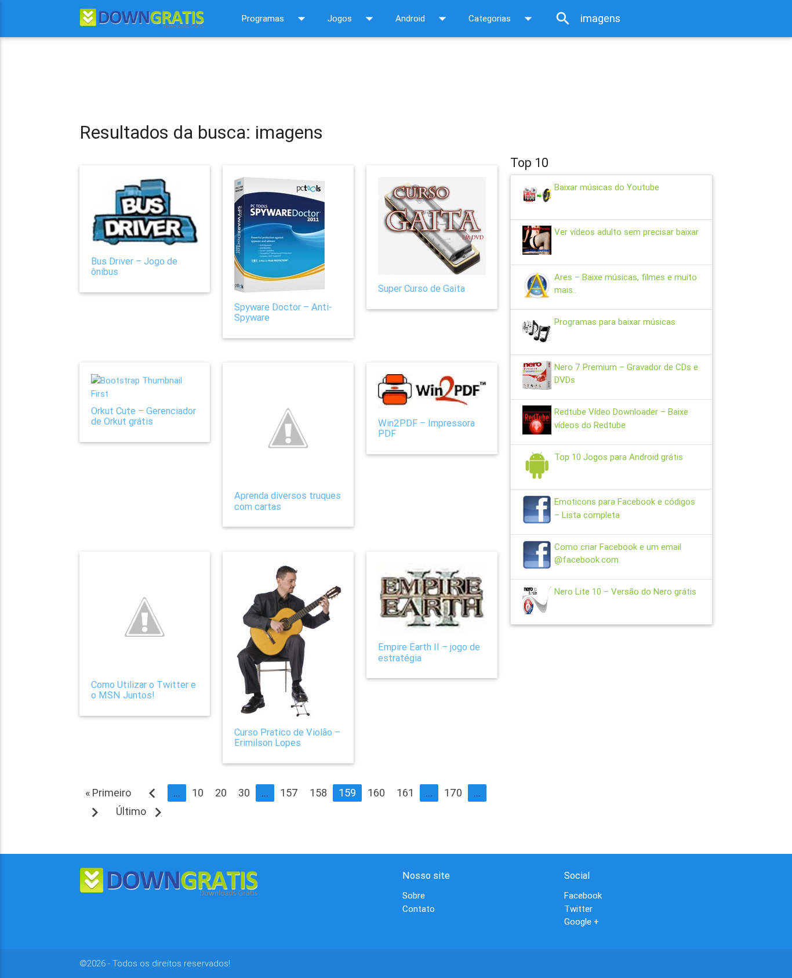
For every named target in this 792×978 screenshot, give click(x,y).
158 (318, 792)
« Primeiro (108, 792)
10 (198, 792)
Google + (581, 921)
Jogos (353, 18)
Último (142, 811)
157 (289, 792)
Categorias (502, 18)
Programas (276, 18)
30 (244, 792)
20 (221, 792)
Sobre (413, 895)
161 (405, 792)
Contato (418, 908)
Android (423, 18)
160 (376, 792)
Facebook (583, 895)
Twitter (578, 908)
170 (453, 792)
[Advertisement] (290, 72)
